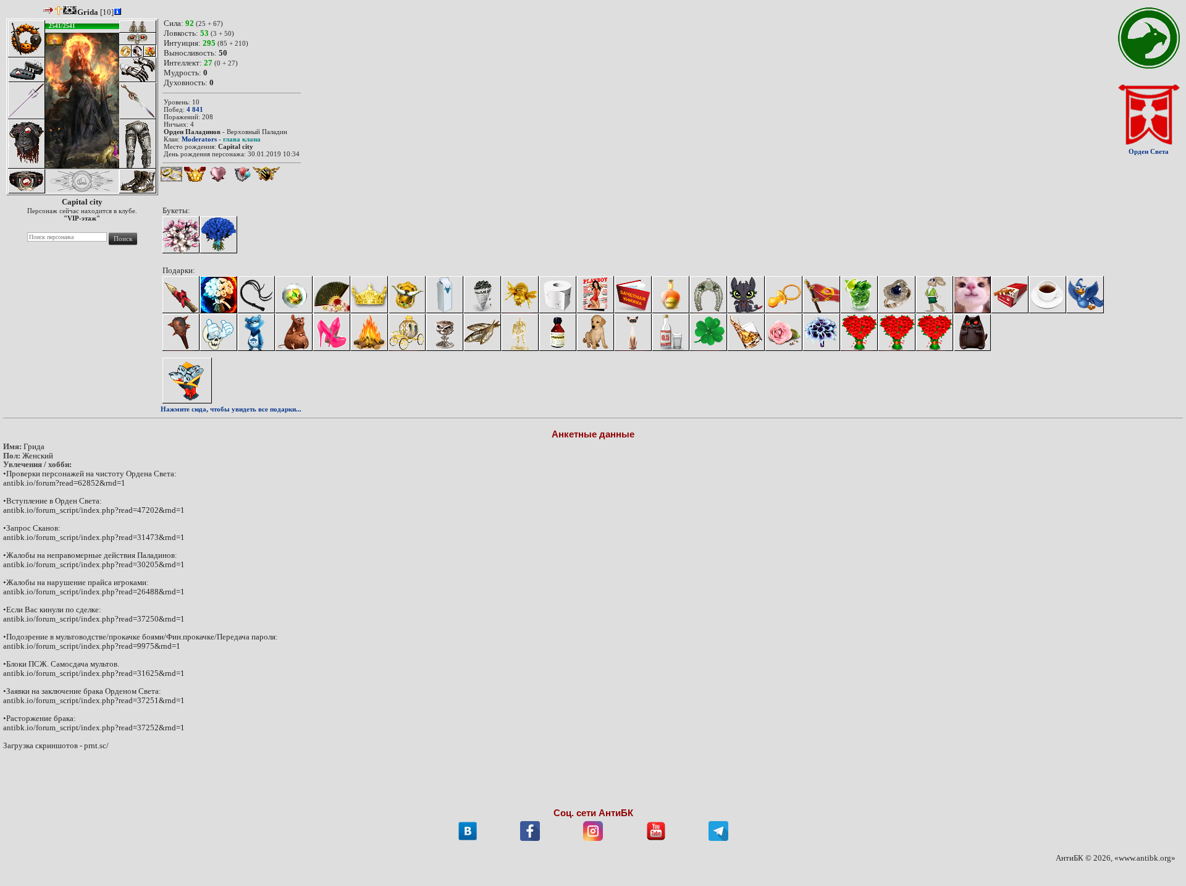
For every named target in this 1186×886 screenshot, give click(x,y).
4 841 (195, 109)
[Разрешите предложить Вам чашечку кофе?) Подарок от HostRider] (1047, 294)
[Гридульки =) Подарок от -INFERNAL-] (181, 234)
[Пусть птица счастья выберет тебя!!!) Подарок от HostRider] (1085, 294)
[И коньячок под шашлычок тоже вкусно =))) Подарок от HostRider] (670, 294)
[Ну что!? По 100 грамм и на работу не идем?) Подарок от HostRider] (670, 332)
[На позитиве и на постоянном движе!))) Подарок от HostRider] (294, 332)
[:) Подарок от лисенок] (896, 332)
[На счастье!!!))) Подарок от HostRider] (708, 294)
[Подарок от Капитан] (972, 332)
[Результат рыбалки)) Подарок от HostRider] (482, 332)
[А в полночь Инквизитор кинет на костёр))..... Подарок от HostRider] (369, 332)
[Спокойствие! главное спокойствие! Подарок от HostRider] (557, 332)
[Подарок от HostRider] (256, 332)
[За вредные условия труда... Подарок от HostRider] (444, 294)
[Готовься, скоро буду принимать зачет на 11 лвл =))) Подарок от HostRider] (633, 294)
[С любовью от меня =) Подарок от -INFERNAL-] (218, 294)
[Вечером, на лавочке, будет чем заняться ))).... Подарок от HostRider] (482, 294)
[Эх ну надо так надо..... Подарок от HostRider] (859, 332)
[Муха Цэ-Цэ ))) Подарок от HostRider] (520, 294)
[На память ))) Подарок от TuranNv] (218, 332)
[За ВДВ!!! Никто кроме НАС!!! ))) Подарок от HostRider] (821, 294)
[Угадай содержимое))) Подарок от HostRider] (294, 294)
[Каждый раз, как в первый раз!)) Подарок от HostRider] (783, 332)
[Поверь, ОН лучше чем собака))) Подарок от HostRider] (595, 332)
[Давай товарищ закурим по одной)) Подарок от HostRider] (1009, 294)
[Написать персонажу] (49, 10)
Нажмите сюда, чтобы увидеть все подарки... (231, 409)
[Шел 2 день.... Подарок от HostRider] (821, 332)
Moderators (199, 139)
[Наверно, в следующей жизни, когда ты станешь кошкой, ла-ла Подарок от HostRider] (633, 332)
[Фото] (595, 294)
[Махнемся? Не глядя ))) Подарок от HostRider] (896, 294)
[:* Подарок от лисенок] (934, 332)
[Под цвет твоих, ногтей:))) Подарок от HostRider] (331, 332)
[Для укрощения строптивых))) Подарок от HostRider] (256, 294)
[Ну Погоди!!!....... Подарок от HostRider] (934, 294)
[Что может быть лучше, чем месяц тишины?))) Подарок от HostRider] (520, 332)
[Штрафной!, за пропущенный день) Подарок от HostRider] (746, 332)
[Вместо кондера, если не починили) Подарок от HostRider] (331, 294)
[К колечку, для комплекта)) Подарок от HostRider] (369, 294)
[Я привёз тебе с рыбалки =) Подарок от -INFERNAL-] (187, 380)
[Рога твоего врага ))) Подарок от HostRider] (407, 294)
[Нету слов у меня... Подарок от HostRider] (859, 294)
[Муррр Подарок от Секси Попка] (972, 294)
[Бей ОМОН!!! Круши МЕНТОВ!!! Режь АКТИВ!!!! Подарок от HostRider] (181, 332)
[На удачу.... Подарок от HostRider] (708, 332)
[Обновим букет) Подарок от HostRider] (218, 234)
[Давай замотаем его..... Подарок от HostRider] (557, 294)
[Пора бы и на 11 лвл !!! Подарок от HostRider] (783, 294)
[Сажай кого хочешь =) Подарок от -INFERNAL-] (181, 294)
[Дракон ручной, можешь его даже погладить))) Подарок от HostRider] (746, 294)
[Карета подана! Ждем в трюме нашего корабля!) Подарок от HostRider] (407, 332)
